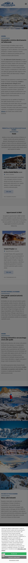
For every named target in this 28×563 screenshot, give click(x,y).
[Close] (4, 554)
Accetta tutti (14, 553)
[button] (3, 555)
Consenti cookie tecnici (14, 557)
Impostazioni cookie (14, 560)
